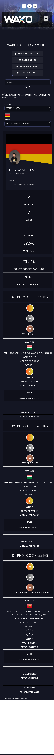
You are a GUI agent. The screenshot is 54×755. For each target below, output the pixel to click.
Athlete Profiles (28, 54)
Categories (29, 60)
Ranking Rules (29, 73)
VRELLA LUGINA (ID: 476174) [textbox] (18, 123)
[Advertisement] (27, 727)
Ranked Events (29, 67)
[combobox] (27, 109)
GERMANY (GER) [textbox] (13, 108)
